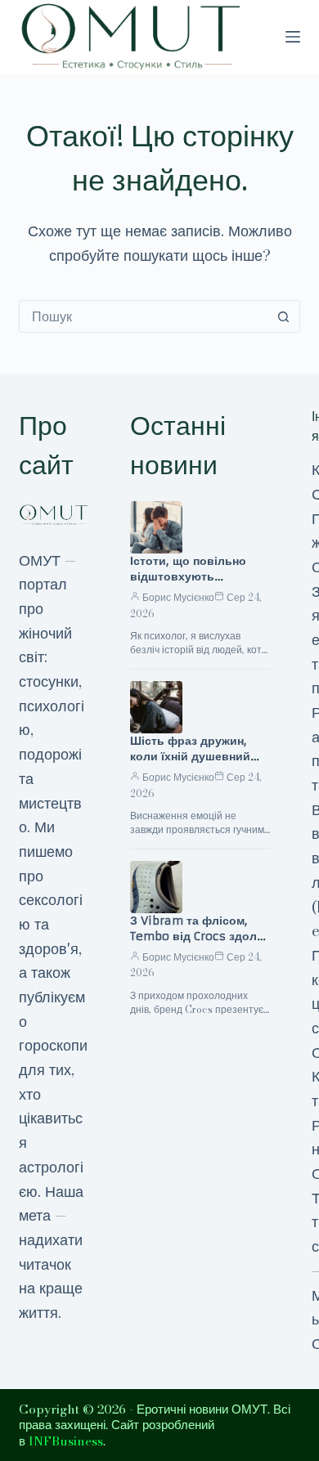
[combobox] (143, 316)
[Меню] (292, 36)
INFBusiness (66, 1441)
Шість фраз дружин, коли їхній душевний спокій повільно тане (191, 756)
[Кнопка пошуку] (283, 316)
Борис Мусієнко (178, 597)
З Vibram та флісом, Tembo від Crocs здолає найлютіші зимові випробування (200, 944)
